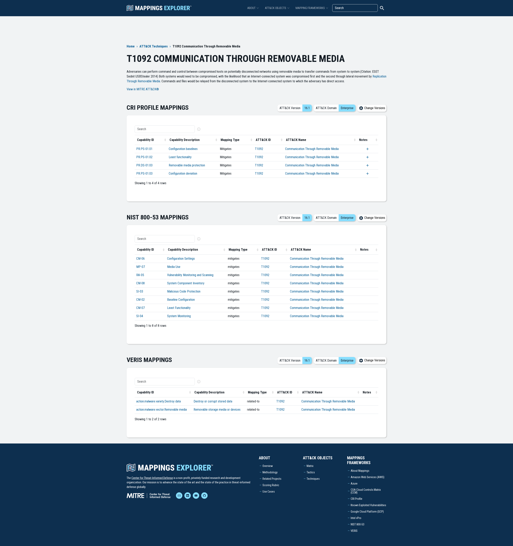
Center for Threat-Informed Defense (152, 478)
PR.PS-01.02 (144, 157)
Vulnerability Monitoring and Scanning (190, 275)
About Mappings (360, 470)
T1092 (259, 149)
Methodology (270, 472)
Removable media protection (187, 165)
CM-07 (140, 308)
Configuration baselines (183, 149)
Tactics (311, 472)
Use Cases (269, 491)
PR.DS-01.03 (144, 165)
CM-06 (140, 258)
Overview (268, 466)
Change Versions (374, 108)
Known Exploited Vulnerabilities (368, 505)
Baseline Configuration (181, 300)
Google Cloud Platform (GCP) (367, 511)
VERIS (354, 530)
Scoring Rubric (271, 485)
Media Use (173, 267)
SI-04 (139, 316)
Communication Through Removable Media (312, 149)
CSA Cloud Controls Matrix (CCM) (366, 491)
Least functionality (180, 157)
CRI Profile (356, 498)
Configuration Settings (181, 258)
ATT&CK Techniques (153, 46)
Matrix (310, 466)
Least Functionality (179, 308)
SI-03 (139, 291)
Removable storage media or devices (217, 409)
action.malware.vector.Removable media (161, 409)
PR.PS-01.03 (144, 173)
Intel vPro (356, 518)
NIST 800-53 (357, 524)
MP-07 (140, 267)
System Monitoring (179, 316)
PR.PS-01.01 (144, 149)
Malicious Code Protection (183, 291)
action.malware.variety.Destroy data (158, 401)
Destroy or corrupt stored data (213, 401)
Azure (354, 483)
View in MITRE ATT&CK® (143, 89)
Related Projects (272, 478)
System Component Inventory (185, 283)
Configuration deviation (183, 173)
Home (131, 46)
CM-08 (140, 283)
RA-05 (140, 275)
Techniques (313, 478)
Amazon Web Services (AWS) (367, 477)
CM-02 (140, 300)
